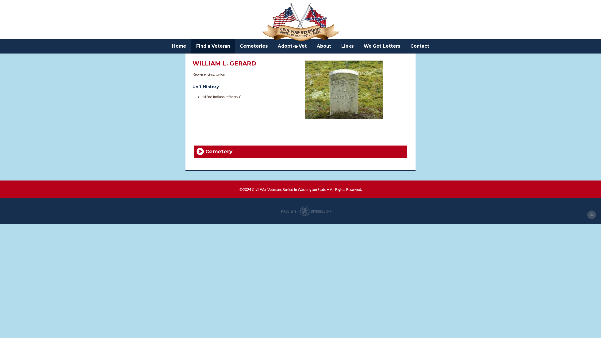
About (324, 46)
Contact (419, 46)
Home (179, 46)
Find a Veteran (213, 46)
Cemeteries (254, 46)
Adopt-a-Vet (292, 46)
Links (347, 46)
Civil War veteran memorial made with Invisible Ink (306, 211)
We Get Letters (382, 46)
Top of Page (591, 215)
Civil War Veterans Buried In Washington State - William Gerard (300, 22)
